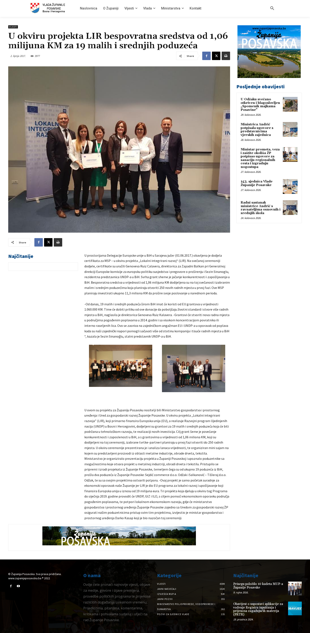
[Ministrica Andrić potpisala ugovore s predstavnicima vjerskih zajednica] (290, 129)
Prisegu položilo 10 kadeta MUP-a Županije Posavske (258, 586)
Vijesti (13, 26)
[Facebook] (206, 56)
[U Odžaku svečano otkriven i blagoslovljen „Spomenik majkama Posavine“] (290, 104)
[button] (272, 8)
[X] (216, 56)
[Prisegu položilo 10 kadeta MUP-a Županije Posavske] (295, 588)
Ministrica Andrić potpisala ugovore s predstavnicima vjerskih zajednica (257, 129)
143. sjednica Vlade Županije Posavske (256, 183)
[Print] (226, 56)
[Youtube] (18, 586)
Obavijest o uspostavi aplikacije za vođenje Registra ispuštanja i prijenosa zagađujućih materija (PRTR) (258, 609)
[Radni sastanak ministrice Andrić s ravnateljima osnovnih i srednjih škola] (290, 207)
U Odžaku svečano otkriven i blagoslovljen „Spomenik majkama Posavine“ (260, 104)
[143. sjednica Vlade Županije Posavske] (290, 186)
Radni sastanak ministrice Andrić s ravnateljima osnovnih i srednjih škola (260, 208)
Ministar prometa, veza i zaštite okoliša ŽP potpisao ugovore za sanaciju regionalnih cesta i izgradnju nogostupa (260, 158)
